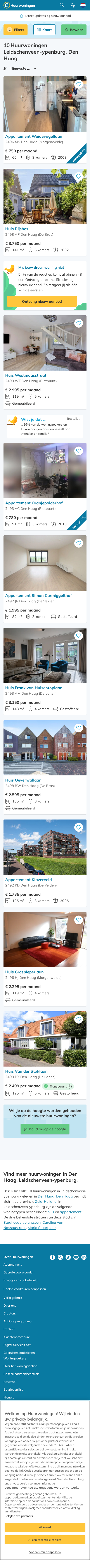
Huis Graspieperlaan (24, 971)
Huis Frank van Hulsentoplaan (33, 687)
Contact (9, 1329)
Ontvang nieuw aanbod (42, 301)
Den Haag (46, 1196)
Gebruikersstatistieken (19, 1353)
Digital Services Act (17, 1345)
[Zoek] (62, 5)
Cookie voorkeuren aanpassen (24, 1289)
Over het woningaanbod (20, 1366)
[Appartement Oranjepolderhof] (45, 470)
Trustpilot (73, 419)
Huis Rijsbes (16, 228)
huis (51, 1212)
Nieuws (8, 1397)
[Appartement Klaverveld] (45, 847)
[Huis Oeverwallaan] (45, 747)
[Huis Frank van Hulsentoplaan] (45, 655)
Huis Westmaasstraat (25, 375)
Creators (9, 1313)
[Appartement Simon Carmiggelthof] (45, 563)
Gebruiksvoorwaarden (18, 1272)
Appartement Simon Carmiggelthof (38, 595)
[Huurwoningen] (19, 5)
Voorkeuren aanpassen (45, 1552)
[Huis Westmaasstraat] (45, 343)
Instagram (60, 1257)
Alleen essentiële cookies (44, 1539)
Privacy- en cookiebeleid (20, 1280)
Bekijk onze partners (19, 1516)
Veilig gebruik (12, 1298)
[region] (45, 1480)
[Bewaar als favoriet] (78, 84)
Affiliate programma (17, 1321)
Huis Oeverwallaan (23, 780)
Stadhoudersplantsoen (22, 1222)
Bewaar (76, 29)
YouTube (76, 1257)
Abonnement (12, 1264)
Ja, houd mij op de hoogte (45, 1129)
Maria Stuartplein (42, 1227)
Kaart (47, 29)
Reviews (9, 1382)
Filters (19, 29)
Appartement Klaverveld (28, 879)
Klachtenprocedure (16, 1337)
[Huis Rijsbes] (45, 196)
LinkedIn (84, 1257)
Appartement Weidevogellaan (33, 136)
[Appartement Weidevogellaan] (45, 104)
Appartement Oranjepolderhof (34, 502)
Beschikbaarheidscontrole (21, 1374)
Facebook (52, 1257)
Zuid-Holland (46, 1201)
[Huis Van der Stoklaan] (45, 1039)
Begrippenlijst (13, 1390)
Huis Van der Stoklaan (26, 1071)
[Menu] (72, 5)
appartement (70, 1212)
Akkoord (45, 1527)
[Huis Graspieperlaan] (45, 939)
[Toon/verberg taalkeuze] (83, 5)
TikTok (68, 1257)
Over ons (9, 1305)
